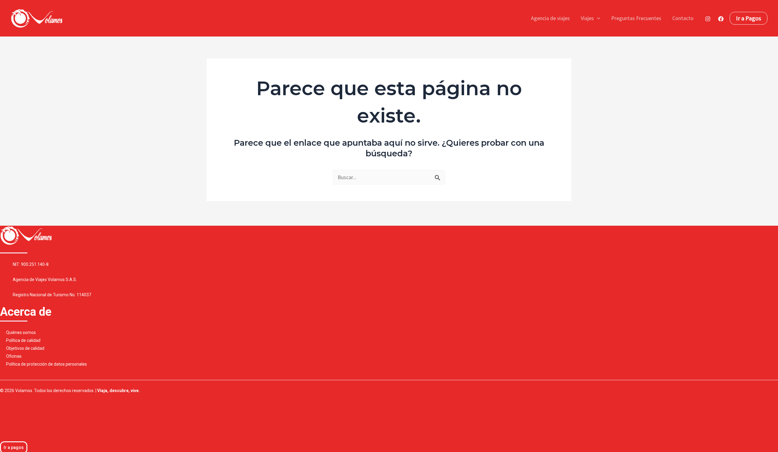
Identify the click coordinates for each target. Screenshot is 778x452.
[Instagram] (708, 19)
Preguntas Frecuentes (636, 18)
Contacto (683, 18)
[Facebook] (721, 19)
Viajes (587, 18)
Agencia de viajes (550, 18)
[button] (597, 18)
